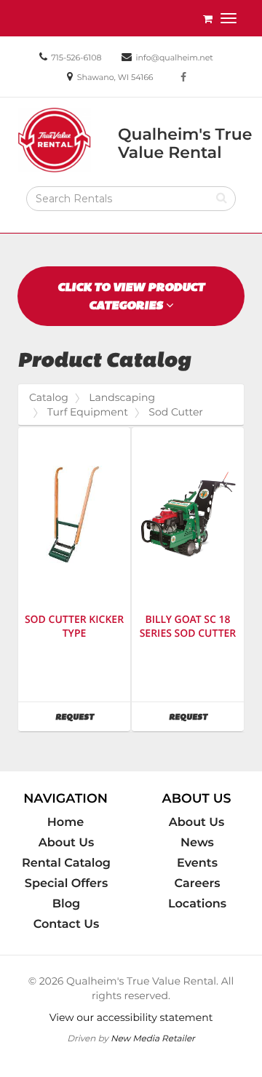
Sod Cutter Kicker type (74, 626)
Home (65, 822)
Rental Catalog (66, 863)
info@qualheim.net (174, 57)
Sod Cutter (175, 411)
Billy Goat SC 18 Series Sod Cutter (188, 626)
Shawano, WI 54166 (115, 77)
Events (197, 863)
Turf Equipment (87, 411)
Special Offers (66, 883)
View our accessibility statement (131, 1017)
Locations (197, 904)
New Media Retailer (153, 1038)
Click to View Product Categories (131, 296)
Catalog (48, 397)
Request (92, 716)
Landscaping (122, 397)
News (197, 842)
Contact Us (66, 924)
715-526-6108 (76, 57)
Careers (198, 883)
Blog (66, 904)
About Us (67, 842)
